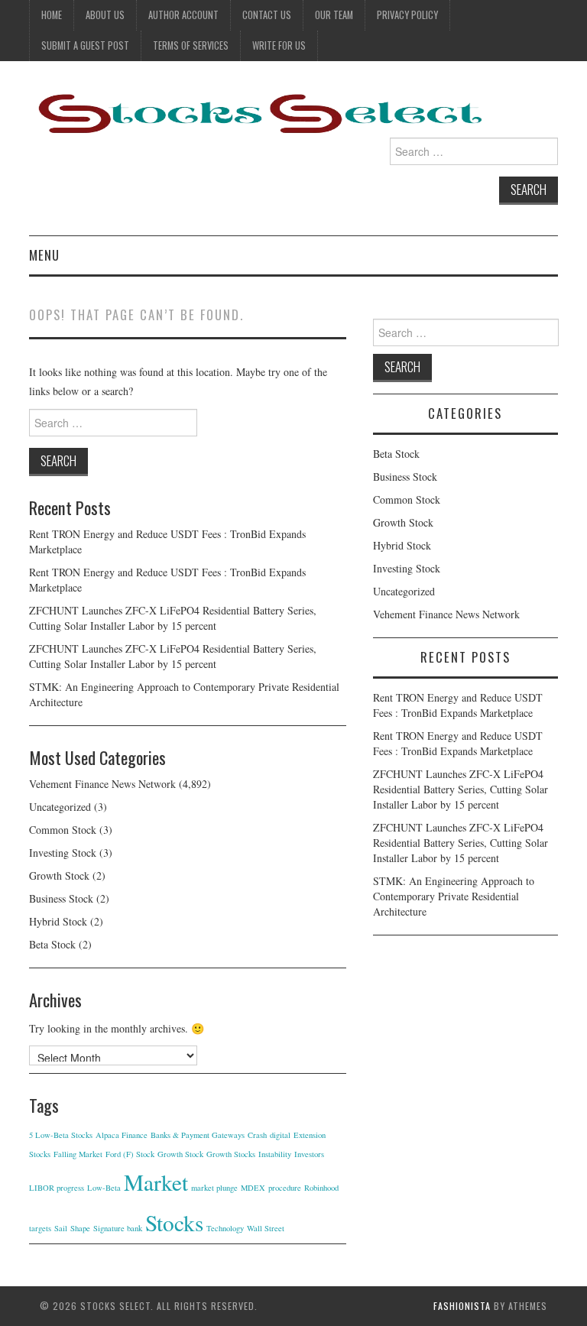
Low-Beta (104, 1187)
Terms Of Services (191, 45)
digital (280, 1135)
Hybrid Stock (58, 921)
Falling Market (78, 1154)
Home (51, 15)
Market (156, 1182)
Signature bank (117, 1228)
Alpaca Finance (122, 1135)
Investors (309, 1154)
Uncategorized (60, 806)
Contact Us (266, 15)
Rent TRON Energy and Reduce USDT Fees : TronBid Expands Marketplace (458, 705)
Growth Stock (59, 875)
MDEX (253, 1187)
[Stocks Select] (258, 112)
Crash (257, 1135)
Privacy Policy (407, 15)
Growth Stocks (230, 1154)
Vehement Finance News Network (102, 783)
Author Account (183, 15)
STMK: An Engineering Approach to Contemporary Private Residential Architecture (453, 896)
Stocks (174, 1222)
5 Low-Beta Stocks (60, 1135)
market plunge (214, 1187)
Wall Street (265, 1228)
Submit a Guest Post (85, 45)
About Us (105, 15)
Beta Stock (52, 944)
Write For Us (279, 45)
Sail (60, 1228)
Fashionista (462, 1305)
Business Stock (61, 898)
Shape (80, 1228)
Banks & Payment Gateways (198, 1135)
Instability (274, 1154)
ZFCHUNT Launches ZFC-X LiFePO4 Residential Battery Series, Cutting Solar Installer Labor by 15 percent (172, 618)
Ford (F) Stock (129, 1154)
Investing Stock (62, 852)
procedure (284, 1187)
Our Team (334, 15)
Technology (225, 1228)
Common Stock (62, 829)
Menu (44, 254)
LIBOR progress (56, 1187)
